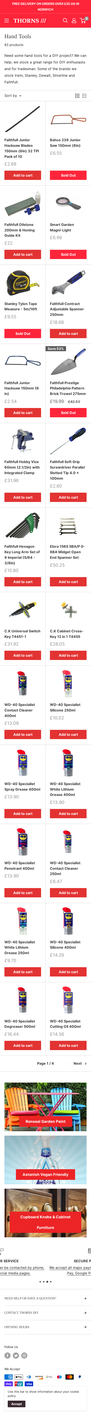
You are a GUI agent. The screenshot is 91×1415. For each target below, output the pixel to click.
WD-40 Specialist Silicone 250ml (65, 707)
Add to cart (22, 175)
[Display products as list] (85, 96)
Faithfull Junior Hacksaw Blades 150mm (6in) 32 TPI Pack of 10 (21, 148)
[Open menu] (6, 20)
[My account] (74, 20)
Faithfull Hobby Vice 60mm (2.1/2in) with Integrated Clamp (22, 467)
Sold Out (68, 175)
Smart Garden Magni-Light (62, 227)
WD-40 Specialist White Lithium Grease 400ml (65, 789)
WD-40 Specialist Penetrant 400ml (19, 866)
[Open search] (65, 20)
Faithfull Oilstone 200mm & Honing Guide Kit (19, 230)
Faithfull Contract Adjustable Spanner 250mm (67, 309)
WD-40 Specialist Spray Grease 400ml (22, 786)
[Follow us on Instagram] (24, 1355)
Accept (16, 1404)
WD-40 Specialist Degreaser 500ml (19, 1024)
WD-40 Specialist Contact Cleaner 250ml (65, 868)
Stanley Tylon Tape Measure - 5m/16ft (20, 306)
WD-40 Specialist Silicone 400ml (65, 945)
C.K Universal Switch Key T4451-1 (22, 634)
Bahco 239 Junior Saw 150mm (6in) (65, 143)
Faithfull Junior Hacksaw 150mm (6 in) (21, 388)
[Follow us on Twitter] (16, 1355)
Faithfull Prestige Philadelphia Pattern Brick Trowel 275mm (68, 388)
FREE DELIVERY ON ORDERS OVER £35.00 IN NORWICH (45, 6)
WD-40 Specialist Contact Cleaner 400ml (19, 710)
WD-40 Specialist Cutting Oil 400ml (65, 1024)
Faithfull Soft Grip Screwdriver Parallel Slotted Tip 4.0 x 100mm (67, 470)
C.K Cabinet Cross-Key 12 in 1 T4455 (66, 634)
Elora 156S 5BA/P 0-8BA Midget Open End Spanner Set (67, 552)
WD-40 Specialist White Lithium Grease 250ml (19, 947)
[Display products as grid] (77, 96)
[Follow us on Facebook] (7, 1355)
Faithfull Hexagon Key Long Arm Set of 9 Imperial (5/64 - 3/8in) (22, 554)
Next (78, 1063)
